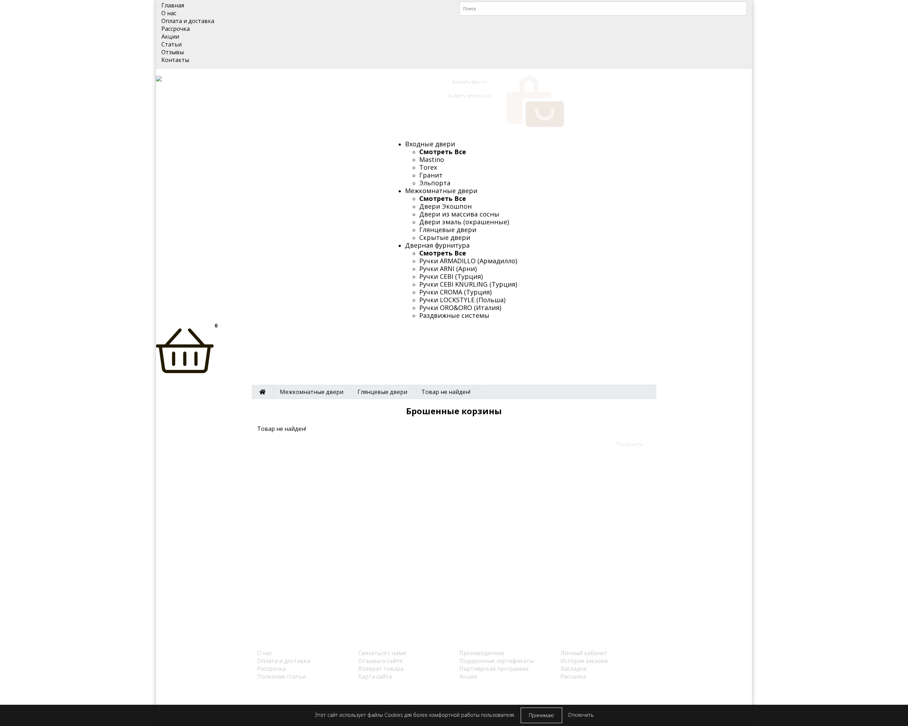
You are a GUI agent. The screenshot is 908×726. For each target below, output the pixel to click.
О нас (168, 13)
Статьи (171, 44)
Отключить (581, 714)
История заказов (584, 661)
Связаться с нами (382, 653)
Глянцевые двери (382, 392)
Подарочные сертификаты (496, 661)
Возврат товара (381, 668)
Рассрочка (175, 29)
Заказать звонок (469, 82)
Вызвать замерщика (469, 96)
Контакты (175, 60)
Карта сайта (375, 676)
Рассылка (573, 676)
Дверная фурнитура (437, 245)
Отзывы (172, 52)
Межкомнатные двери (441, 190)
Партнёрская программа (493, 668)
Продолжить (629, 445)
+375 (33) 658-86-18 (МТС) (314, 98)
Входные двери (430, 144)
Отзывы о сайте (380, 661)
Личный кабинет (583, 653)
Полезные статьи (281, 676)
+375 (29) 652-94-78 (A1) (311, 106)
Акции (170, 36)
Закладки (573, 668)
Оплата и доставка (187, 21)
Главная (172, 5)
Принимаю (541, 715)
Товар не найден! (445, 392)
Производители (481, 653)
